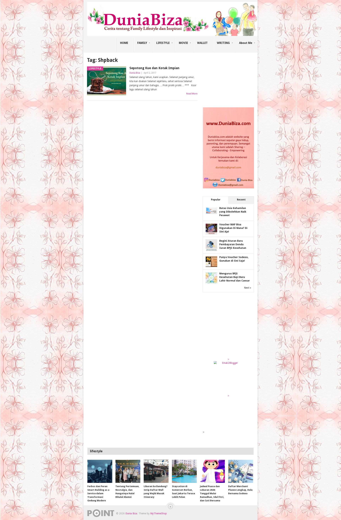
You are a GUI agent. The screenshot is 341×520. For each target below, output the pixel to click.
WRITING (223, 43)
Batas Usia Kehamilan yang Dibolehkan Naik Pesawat (232, 212)
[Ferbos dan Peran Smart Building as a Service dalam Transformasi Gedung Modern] (99, 471)
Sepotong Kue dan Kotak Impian (154, 68)
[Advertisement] (229, 79)
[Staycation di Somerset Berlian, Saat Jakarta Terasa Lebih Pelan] (184, 471)
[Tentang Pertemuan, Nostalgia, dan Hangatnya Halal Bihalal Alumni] (127, 471)
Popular (215, 199)
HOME (124, 43)
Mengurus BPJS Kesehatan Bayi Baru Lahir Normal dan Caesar (234, 277)
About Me (245, 43)
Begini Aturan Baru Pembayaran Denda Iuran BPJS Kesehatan (232, 244)
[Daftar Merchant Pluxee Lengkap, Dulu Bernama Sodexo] (240, 471)
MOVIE (183, 43)
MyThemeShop (158, 513)
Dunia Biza (134, 72)
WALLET (202, 43)
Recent (241, 199)
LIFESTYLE (163, 43)
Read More (191, 93)
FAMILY (142, 43)
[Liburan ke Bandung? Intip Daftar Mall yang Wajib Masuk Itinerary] (156, 471)
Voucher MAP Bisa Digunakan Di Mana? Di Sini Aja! (233, 228)
